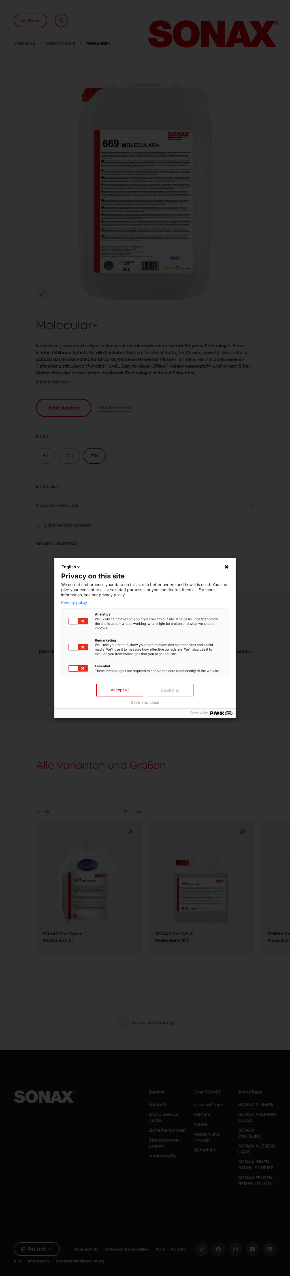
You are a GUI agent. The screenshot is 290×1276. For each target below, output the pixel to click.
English (68, 566)
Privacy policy (74, 602)
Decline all (170, 690)
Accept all (120, 689)
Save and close (145, 702)
